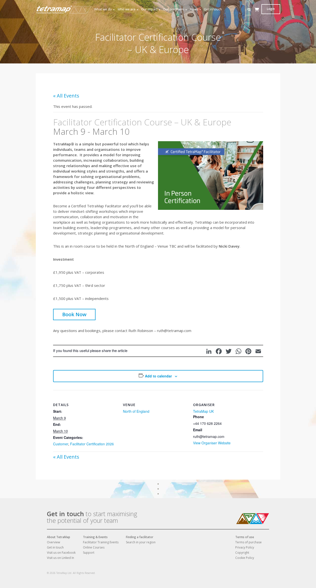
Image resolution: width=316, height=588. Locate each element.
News (194, 9)
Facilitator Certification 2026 (92, 443)
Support (88, 552)
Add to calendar (158, 375)
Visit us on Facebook (61, 552)
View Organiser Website (212, 442)
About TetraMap (58, 537)
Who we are (127, 9)
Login (271, 9)
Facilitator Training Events (100, 542)
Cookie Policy (244, 558)
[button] (249, 10)
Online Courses (93, 547)
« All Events (66, 95)
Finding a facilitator (139, 537)
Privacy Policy (244, 547)
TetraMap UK (203, 411)
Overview (53, 542)
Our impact (149, 9)
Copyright (242, 552)
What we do (103, 9)
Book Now (74, 314)
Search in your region (141, 542)
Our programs (173, 9)
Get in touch (213, 9)
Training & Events (95, 537)
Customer (60, 443)
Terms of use (244, 537)
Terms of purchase (248, 542)
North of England (136, 411)
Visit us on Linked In (60, 558)
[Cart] (257, 14)
